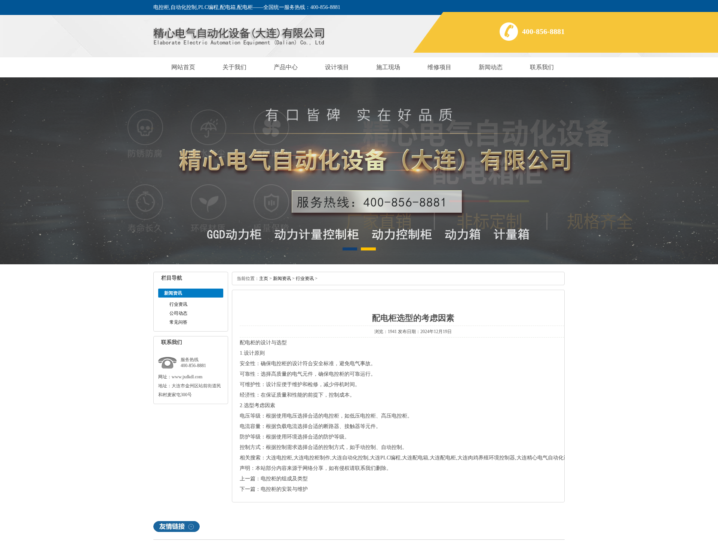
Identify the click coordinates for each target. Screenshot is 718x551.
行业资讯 (178, 304)
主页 (263, 278)
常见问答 (178, 322)
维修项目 (439, 67)
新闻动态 (491, 67)
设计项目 (337, 67)
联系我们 (542, 67)
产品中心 (286, 67)
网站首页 (183, 67)
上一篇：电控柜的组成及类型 (274, 478)
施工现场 (388, 67)
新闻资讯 (282, 278)
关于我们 (234, 67)
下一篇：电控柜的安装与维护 (274, 489)
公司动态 (178, 313)
